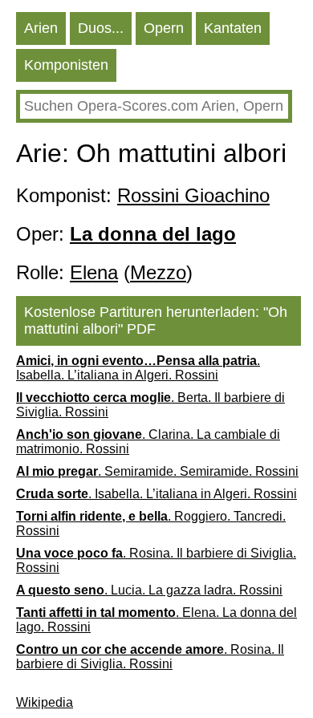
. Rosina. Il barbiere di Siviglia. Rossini (156, 560)
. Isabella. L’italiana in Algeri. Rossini (138, 368)
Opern (164, 28)
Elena (94, 272)
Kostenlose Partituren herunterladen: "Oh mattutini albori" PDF (155, 320)
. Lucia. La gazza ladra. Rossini (149, 590)
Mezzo (158, 272)
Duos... (101, 28)
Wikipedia (44, 702)
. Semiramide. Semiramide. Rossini (157, 471)
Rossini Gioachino (193, 195)
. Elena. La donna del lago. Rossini (156, 620)
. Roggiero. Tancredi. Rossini (151, 523)
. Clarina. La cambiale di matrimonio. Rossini (148, 442)
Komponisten (66, 65)
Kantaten (233, 28)
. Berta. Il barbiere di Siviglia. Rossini (150, 405)
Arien (41, 28)
